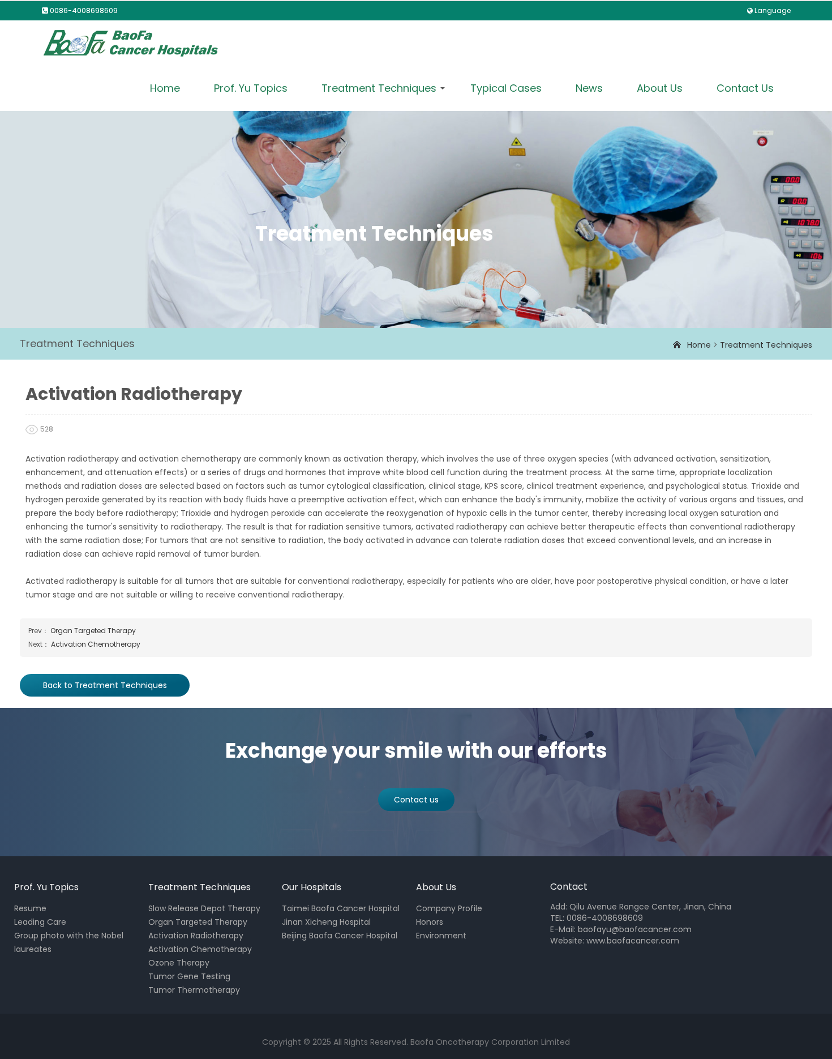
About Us (660, 88)
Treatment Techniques (378, 88)
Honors (429, 922)
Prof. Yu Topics (251, 88)
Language (772, 10)
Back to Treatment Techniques (105, 685)
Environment (441, 935)
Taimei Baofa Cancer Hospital (341, 908)
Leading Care (40, 922)
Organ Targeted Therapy (93, 630)
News (589, 88)
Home (165, 88)
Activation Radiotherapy (195, 935)
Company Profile (449, 908)
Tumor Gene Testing (189, 976)
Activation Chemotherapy (95, 644)
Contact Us (745, 88)
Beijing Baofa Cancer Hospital (339, 935)
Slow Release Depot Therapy (204, 908)
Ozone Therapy (178, 962)
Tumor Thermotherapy (194, 990)
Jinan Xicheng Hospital (326, 922)
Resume (30, 908)
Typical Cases (506, 88)
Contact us (416, 799)
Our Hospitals (311, 887)
